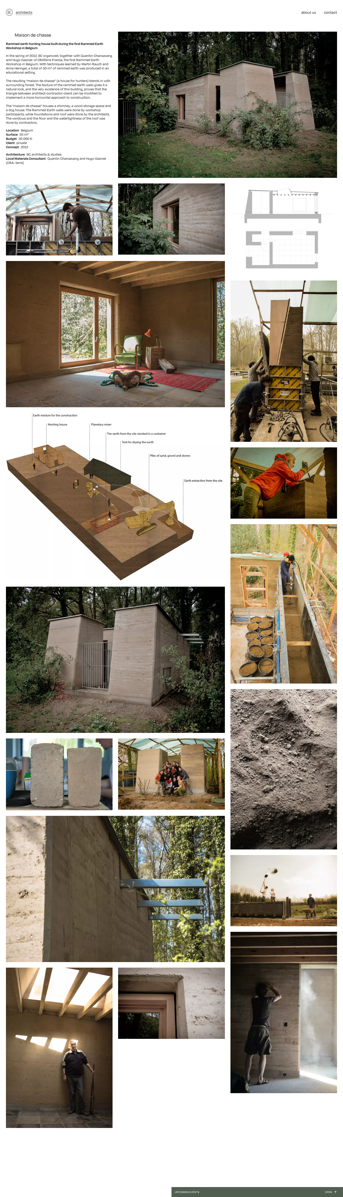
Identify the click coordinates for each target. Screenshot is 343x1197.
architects (24, 12)
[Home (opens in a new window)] (9, 12)
